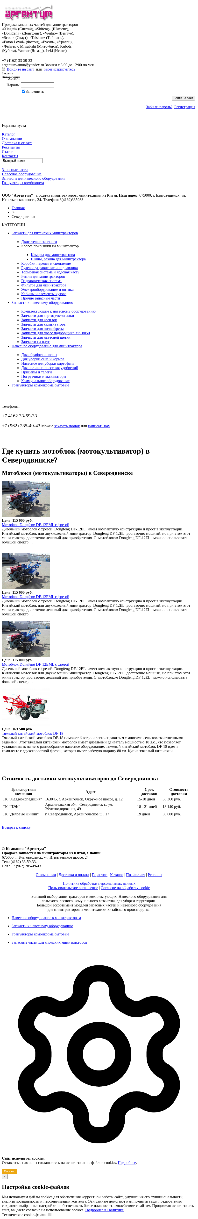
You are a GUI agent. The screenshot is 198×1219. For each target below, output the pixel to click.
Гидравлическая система (41, 281)
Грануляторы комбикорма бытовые (40, 385)
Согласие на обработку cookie (125, 888)
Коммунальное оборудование (45, 381)
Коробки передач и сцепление (46, 263)
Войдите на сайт (20, 69)
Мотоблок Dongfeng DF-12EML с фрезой (35, 525)
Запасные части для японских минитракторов (49, 942)
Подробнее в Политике (104, 1210)
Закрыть (7, 73)
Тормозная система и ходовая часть (50, 272)
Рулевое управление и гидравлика (49, 268)
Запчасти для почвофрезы (42, 329)
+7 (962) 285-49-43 (21, 55)
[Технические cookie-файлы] (49, 1215)
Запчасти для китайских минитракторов (45, 233)
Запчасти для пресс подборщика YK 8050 (55, 333)
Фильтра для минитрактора (43, 285)
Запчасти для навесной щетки (46, 337)
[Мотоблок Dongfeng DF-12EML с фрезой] (26, 516)
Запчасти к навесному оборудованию (42, 302)
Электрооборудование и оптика (47, 289)
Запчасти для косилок (39, 320)
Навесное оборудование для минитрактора (47, 346)
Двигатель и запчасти (39, 242)
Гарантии (99, 875)
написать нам (99, 426)
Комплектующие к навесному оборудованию (58, 311)
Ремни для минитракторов (43, 276)
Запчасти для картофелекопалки (47, 316)
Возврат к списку (16, 827)
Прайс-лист (135, 875)
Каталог (116, 875)
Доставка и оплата (74, 875)
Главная (18, 208)
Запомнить (35, 91)
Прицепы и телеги (36, 372)
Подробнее (127, 1163)
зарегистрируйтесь (59, 69)
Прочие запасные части (40, 298)
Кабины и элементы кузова (43, 294)
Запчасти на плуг (35, 342)
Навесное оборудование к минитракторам (46, 918)
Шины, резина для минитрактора (58, 259)
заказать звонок (67, 426)
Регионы (155, 875)
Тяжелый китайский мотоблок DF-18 (32, 733)
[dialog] (99, 1063)
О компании (46, 875)
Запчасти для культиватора (43, 324)
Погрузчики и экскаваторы (43, 376)
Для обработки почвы (39, 355)
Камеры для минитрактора (53, 255)
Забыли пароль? (159, 107)
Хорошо (9, 1171)
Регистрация (184, 107)
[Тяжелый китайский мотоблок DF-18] (26, 725)
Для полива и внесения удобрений (49, 368)
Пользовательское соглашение (73, 888)
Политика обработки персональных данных (99, 883)
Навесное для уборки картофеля (47, 363)
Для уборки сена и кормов (42, 359)
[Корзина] (5, 121)
